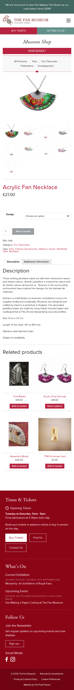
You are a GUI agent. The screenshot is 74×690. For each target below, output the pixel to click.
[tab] (13, 261)
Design (10, 214)
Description (13, 261)
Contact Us (16, 547)
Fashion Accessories (26, 249)
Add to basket (23, 231)
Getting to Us (55, 30)
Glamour (43, 249)
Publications (27, 65)
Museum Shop (37, 42)
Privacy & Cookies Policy (25, 679)
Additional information (36, 261)
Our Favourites (49, 61)
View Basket (37, 51)
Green (52, 249)
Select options (54, 406)
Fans (34, 61)
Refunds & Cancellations (51, 673)
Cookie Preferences (50, 679)
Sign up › (14, 643)
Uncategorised (45, 65)
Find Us (37, 537)
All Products (20, 61)
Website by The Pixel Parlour (37, 684)
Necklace (14, 251)
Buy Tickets (18, 30)
